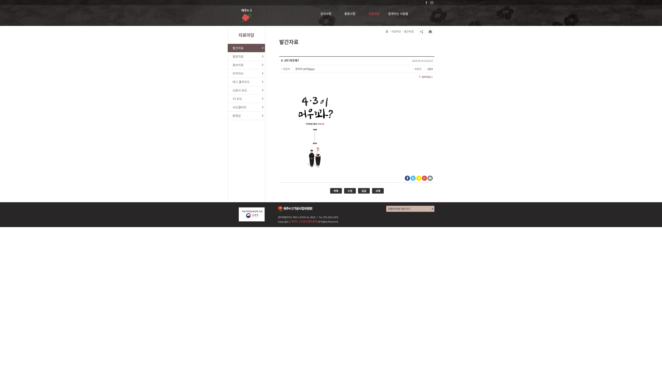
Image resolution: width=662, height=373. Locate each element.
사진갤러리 (239, 107)
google (424, 178)
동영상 (237, 115)
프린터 (430, 178)
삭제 (377, 191)
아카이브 (238, 73)
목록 (336, 191)
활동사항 (349, 13)
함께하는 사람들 (398, 13)
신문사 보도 (240, 90)
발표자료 (238, 56)
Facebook (407, 178)
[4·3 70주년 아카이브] (246, 16)
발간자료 (238, 48)
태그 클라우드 (241, 82)
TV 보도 (237, 99)
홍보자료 (238, 65)
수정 (350, 191)
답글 (364, 191)
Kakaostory (418, 178)
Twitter (413, 178)
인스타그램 (431, 2)
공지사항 (325, 13)
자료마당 (374, 13)
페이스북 (426, 2)
